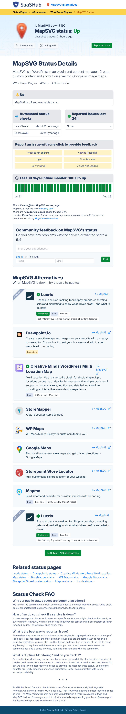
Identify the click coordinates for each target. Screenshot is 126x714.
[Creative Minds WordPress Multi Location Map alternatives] (19, 368)
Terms (83, 710)
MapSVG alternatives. (47, 218)
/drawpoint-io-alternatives (31, 329)
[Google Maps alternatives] (19, 449)
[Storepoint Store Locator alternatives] (19, 473)
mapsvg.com (46, 208)
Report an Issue (102, 45)
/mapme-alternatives (28, 486)
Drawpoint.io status (44, 573)
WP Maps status (69, 577)
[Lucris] (30, 296)
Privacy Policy (71, 710)
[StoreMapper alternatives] (19, 411)
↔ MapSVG (101, 294)
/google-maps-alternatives (31, 444)
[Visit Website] (109, 332)
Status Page (45, 710)
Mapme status (63, 581)
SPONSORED (17, 293)
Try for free (43, 313)
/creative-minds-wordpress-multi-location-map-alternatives (52, 362)
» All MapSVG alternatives (63, 553)
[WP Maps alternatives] (19, 430)
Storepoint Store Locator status (32, 581)
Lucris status (20, 573)
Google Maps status (95, 577)
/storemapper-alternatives (31, 405)
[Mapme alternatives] (19, 492)
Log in (19, 256)
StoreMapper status (42, 577)
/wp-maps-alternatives (29, 424)
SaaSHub (59, 710)
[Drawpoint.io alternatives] (19, 334)
